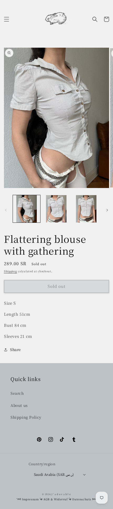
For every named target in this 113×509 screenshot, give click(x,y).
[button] (6, 19)
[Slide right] (107, 210)
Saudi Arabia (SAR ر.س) (54, 474)
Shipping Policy (26, 417)
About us (19, 405)
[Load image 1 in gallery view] (26, 209)
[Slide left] (6, 210)
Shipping (10, 271)
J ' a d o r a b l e (61, 494)
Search (17, 393)
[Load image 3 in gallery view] (86, 209)
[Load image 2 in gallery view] (56, 209)
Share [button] (15, 349)
